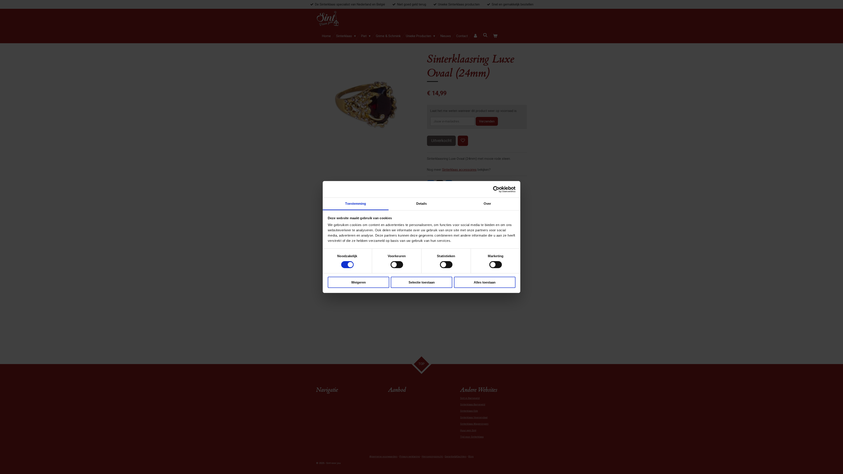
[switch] (397, 264)
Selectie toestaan (422, 282)
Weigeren (358, 282)
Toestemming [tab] (355, 203)
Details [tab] (421, 203)
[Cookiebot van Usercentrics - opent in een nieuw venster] (496, 189)
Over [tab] (487, 203)
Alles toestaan (484, 282)
